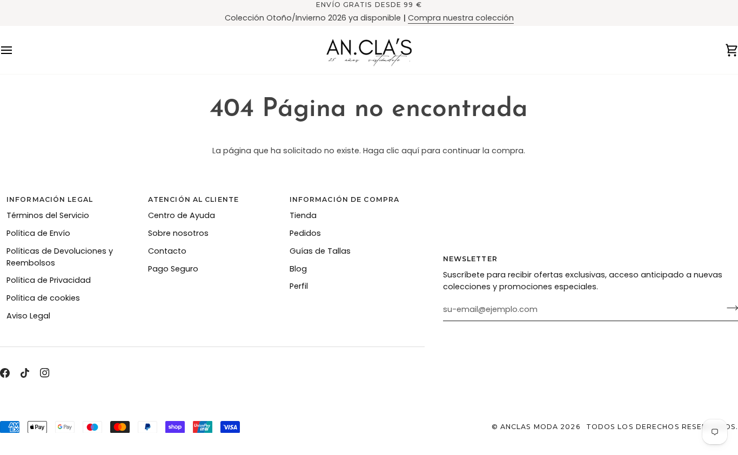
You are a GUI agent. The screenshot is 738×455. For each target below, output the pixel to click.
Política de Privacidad (48, 280)
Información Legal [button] (49, 199)
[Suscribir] (729, 308)
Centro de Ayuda (181, 215)
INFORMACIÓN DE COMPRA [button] (344, 199)
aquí (410, 150)
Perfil (299, 286)
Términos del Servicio (47, 215)
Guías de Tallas (320, 251)
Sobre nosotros (178, 233)
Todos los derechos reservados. (662, 427)
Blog (298, 268)
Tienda (303, 215)
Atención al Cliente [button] (193, 199)
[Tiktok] (25, 373)
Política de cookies (43, 298)
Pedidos (305, 233)
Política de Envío (38, 233)
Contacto (167, 251)
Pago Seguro (173, 268)
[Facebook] (5, 373)
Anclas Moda (529, 427)
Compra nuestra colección (461, 17)
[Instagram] (45, 373)
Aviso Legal (28, 315)
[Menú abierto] (16, 50)
